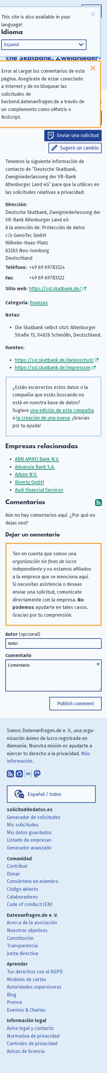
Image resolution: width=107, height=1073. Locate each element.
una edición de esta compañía (62, 410)
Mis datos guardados (29, 832)
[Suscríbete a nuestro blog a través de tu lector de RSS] (10, 772)
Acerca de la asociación (32, 922)
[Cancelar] (93, 14)
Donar (13, 874)
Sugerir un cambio (79, 148)
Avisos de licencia (26, 1051)
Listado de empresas (29, 840)
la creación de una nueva (43, 418)
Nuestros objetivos (27, 930)
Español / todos (45, 794)
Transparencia (22, 946)
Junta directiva (22, 953)
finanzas (39, 303)
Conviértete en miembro (32, 881)
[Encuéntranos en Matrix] (28, 772)
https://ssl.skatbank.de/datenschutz (54, 360)
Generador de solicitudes (33, 817)
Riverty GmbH (29, 482)
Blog (11, 995)
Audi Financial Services (39, 490)
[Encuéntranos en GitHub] (19, 772)
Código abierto (22, 889)
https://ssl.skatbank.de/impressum (53, 367)
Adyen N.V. (26, 474)
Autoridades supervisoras (34, 987)
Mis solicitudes (23, 825)
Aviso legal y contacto (30, 1028)
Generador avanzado (29, 848)
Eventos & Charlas (26, 1010)
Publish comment (75, 703)
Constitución (20, 938)
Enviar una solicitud (78, 135)
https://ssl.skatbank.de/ (55, 288)
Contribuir (17, 866)
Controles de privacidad (32, 1043)
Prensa (14, 1002)
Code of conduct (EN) (29, 904)
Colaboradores (22, 897)
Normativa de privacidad (33, 1036)
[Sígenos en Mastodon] (37, 772)
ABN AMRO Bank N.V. (37, 459)
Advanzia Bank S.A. (35, 467)
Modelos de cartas (26, 979)
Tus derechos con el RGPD (35, 972)
